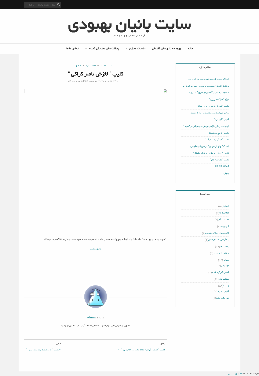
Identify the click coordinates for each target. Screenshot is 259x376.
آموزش (225, 206)
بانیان (226, 173)
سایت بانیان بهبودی (129, 24)
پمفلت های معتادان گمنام (104, 48)
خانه (190, 48)
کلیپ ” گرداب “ (221, 119)
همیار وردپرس (235, 374)
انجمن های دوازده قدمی (217, 233)
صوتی (226, 260)
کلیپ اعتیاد (106, 66)
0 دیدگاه (72, 81)
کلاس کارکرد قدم (220, 272)
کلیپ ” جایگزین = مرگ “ (217, 140)
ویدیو (78, 66)
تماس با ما (72, 48)
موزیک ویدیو (222, 298)
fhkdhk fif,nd (222, 167)
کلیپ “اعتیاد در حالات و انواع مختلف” (211, 153)
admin (84, 81)
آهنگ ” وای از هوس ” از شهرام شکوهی (209, 146)
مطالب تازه (91, 66)
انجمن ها (225, 226)
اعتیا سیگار (223, 220)
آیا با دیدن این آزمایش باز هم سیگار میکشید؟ (206, 126)
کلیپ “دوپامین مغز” (219, 160)
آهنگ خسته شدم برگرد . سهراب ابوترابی (208, 79)
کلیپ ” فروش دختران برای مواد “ (213, 106)
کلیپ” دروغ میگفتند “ (218, 133)
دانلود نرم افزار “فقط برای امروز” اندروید (208, 93)
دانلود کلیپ (95, 249)
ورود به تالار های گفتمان (166, 48)
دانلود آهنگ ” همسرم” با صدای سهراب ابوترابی (205, 86)
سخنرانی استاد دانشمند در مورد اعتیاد (210, 113)
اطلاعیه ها (224, 213)
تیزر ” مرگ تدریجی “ (219, 99)
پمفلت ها (224, 247)
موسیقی (225, 265)
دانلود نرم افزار (221, 253)
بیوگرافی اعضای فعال (218, 240)
